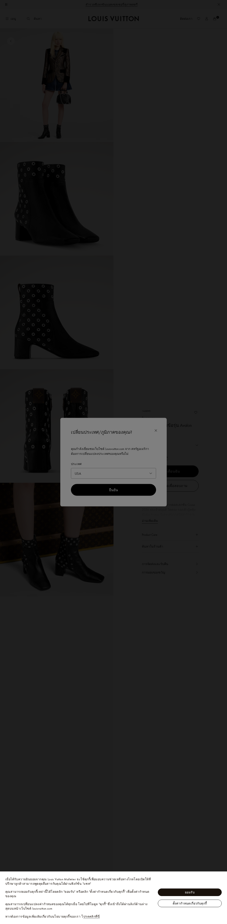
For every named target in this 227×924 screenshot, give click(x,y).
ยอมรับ (190, 892)
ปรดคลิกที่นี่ (91, 916)
